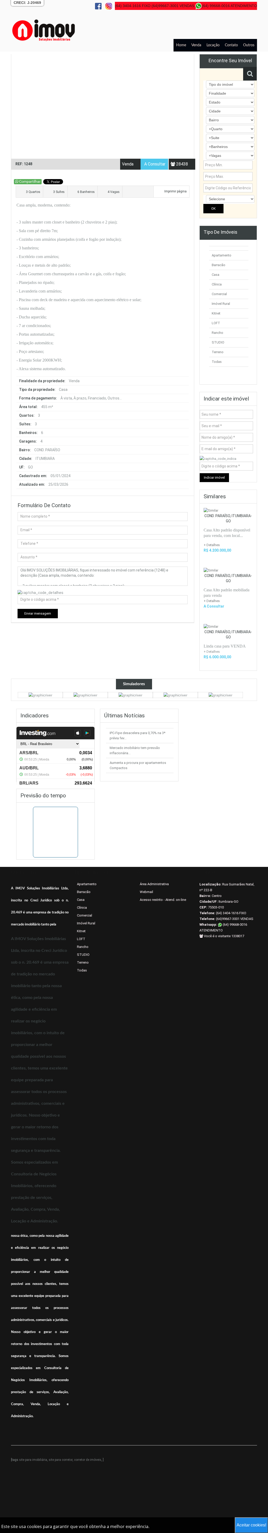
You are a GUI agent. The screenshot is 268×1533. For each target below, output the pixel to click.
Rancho (217, 333)
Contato (231, 45)
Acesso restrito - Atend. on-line (163, 900)
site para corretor (60, 1460)
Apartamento (221, 255)
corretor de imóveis (87, 1460)
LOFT (216, 323)
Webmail (146, 892)
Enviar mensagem (37, 613)
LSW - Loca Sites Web (94, 1454)
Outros (248, 45)
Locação (213, 45)
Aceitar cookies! (251, 1525)
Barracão (218, 265)
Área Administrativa (154, 884)
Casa (215, 275)
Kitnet (216, 313)
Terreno (218, 352)
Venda (196, 45)
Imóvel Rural (221, 304)
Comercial (219, 294)
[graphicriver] (40, 695)
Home (181, 45)
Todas (217, 362)
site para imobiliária (33, 1460)
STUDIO (218, 342)
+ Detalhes (212, 545)
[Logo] (43, 30)
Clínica (217, 284)
